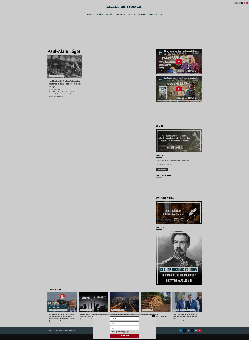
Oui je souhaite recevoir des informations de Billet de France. (121, 332)
